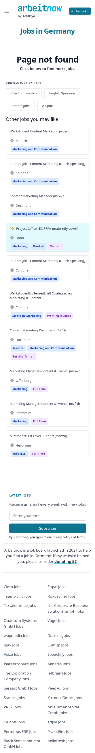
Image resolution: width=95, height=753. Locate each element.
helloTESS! (19, 454)
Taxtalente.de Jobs (20, 605)
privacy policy (61, 537)
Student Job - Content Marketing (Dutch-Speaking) (47, 163)
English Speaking (62, 93)
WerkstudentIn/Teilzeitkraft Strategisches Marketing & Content (41, 295)
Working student (59, 316)
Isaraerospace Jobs (20, 663)
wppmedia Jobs (17, 635)
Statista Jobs (14, 697)
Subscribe (47, 528)
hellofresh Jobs (61, 740)
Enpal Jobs (56, 586)
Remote (18, 348)
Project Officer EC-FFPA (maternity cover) (47, 228)
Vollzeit (55, 246)
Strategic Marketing (26, 316)
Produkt (39, 246)
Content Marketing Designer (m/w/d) (38, 330)
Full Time (39, 389)
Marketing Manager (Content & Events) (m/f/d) (45, 403)
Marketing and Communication (34, 149)
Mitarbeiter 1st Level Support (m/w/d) (38, 436)
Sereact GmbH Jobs (20, 688)
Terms (81, 537)
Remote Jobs (20, 105)
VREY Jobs (12, 706)
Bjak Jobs (11, 645)
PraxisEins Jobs (60, 731)
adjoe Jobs (56, 721)
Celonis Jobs (14, 721)
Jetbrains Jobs (59, 673)
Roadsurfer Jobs (62, 596)
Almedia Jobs (59, 663)
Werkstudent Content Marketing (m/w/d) (40, 131)
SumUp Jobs (58, 645)
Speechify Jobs (60, 654)
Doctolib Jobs (59, 635)
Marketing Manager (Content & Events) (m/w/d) (45, 371)
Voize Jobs (12, 654)
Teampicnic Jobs (18, 596)
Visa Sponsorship (24, 93)
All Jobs (47, 105)
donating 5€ (65, 561)
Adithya (29, 16)
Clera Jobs (12, 586)
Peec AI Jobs (58, 688)
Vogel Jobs (56, 620)
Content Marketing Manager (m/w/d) (37, 196)
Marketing (19, 246)
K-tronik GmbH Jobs (65, 697)
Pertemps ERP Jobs (20, 731)
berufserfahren (23, 356)
